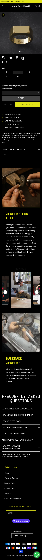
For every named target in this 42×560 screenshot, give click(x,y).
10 (18, 76)
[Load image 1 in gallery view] (19, 51)
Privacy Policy (9, 488)
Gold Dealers (16, 555)
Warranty (8, 493)
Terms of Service (11, 478)
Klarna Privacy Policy (12, 498)
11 (29, 76)
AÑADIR (21, 98)
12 (6, 80)
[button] (3, 6)
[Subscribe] (33, 513)
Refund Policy (9, 483)
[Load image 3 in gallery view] (22, 51)
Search (7, 473)
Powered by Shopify (28, 555)
